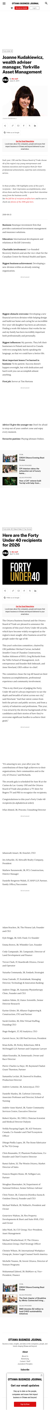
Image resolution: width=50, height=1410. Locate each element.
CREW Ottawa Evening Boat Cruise (31, 459)
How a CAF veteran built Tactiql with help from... (30, 482)
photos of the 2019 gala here (22, 202)
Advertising (25, 1359)
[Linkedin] (34, 125)
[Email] (18, 125)
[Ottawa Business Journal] (25, 3)
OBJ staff (15, 79)
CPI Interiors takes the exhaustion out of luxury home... (30, 470)
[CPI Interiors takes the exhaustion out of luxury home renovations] (9, 469)
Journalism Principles (25, 1364)
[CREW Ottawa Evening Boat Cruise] (9, 458)
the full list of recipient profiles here (20, 198)
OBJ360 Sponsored (25, 465)
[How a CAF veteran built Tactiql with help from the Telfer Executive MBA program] (9, 481)
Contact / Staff (25, 1361)
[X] (29, 125)
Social (21, 454)
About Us (25, 1356)
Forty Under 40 (7, 51)
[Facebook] (23, 125)
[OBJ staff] (6, 80)
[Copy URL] (12, 125)
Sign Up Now (25, 1404)
